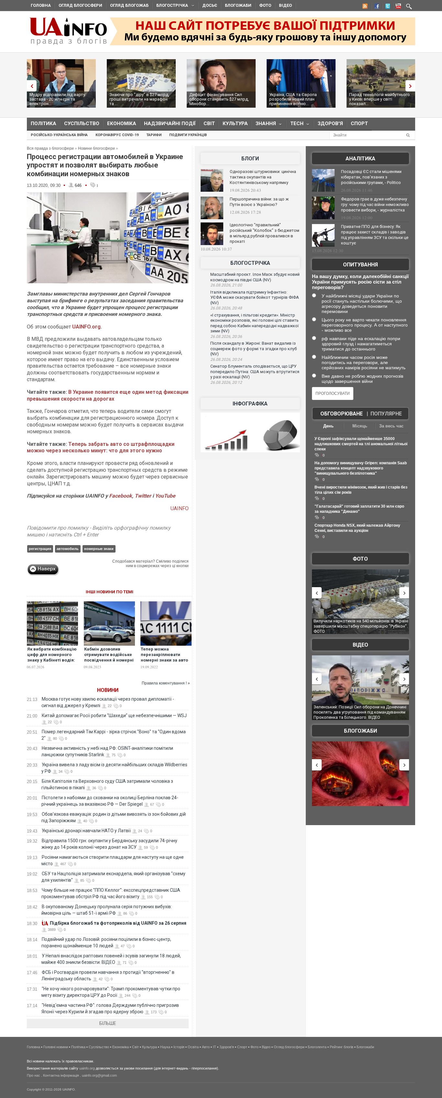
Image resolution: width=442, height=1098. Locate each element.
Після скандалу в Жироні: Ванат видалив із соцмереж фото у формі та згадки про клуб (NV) (253, 348)
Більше (107, 1023)
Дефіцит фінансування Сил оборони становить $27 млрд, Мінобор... (219, 99)
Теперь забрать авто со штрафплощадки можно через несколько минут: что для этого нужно (100, 447)
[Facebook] (375, 7)
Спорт (359, 123)
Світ (209, 123)
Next (411, 86)
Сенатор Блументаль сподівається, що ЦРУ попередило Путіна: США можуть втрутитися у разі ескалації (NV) (254, 371)
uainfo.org (87, 1068)
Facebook (120, 496)
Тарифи (153, 135)
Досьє (209, 5)
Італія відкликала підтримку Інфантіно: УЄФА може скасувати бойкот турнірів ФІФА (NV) (254, 297)
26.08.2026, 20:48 (226, 308)
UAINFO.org (86, 327)
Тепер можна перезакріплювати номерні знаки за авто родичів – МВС (164, 657)
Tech (295, 125)
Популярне (386, 414)
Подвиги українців (188, 135)
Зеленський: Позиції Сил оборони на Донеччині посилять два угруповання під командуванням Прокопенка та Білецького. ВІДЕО (360, 712)
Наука (165, 1047)
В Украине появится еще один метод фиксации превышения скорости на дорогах (107, 395)
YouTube (165, 496)
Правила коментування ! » (166, 683)
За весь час (391, 426)
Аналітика (360, 159)
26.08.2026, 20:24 (226, 359)
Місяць (359, 426)
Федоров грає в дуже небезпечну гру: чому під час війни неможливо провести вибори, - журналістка (375, 204)
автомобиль (68, 549)
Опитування (360, 265)
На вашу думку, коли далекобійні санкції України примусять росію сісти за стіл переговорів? (360, 282)
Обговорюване (341, 414)
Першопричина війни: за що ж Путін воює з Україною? (259, 202)
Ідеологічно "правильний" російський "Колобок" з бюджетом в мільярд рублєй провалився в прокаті (264, 233)
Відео (285, 5)
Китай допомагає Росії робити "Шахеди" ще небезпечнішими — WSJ (114, 715)
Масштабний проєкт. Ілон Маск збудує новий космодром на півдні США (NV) (255, 277)
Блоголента (317, 1047)
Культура (235, 123)
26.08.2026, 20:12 (226, 382)
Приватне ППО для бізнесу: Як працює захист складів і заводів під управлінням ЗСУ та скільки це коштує (374, 234)
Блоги (250, 159)
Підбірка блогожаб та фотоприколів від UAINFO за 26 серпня (118, 923)
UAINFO (180, 508)
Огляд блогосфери (80, 5)
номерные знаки (99, 549)
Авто (206, 1047)
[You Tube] (397, 7)
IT (214, 1047)
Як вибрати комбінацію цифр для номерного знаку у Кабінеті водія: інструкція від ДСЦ (52, 657)
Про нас (33, 1075)
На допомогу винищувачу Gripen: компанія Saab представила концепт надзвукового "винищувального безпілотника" (361, 468)
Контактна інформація (61, 1075)
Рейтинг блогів (341, 1047)
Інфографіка (250, 404)
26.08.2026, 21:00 (226, 285)
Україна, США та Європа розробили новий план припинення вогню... (293, 99)
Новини (107, 690)
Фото (265, 5)
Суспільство (81, 123)
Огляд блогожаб (129, 5)
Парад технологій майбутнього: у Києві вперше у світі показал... (380, 99)
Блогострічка (170, 6)
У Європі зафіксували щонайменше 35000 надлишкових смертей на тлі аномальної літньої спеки (361, 443)
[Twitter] (386, 7)
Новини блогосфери (96, 148)
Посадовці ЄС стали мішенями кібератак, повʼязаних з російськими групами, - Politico (371, 177)
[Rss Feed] (364, 7)
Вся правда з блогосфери (50, 148)
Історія (178, 1047)
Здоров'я (330, 123)
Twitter (143, 496)
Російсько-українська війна (59, 135)
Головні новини (55, 1047)
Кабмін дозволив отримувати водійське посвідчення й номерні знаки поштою (109, 657)
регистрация (40, 549)
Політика (43, 123)
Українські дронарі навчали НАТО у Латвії (86, 830)
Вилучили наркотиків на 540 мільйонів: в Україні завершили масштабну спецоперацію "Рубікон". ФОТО (361, 626)
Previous (30, 86)
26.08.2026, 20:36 (226, 336)
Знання (264, 125)
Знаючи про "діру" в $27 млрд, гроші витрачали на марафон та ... (139, 99)
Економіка (121, 123)
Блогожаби (238, 5)
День (328, 426)
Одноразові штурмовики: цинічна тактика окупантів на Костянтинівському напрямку (263, 177)
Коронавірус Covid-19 (116, 135)
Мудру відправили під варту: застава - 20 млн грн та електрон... (57, 99)
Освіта (193, 1047)
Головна (41, 5)
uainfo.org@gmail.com (99, 1075)
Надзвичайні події (170, 123)
